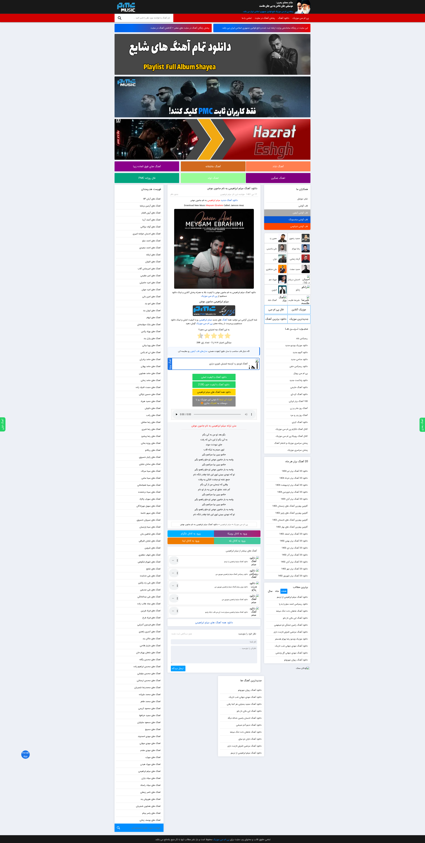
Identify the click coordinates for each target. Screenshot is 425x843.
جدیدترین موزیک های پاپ (298, 320)
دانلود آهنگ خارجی (299, 387)
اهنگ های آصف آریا (151, 220)
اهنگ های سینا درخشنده (149, 492)
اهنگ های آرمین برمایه (150, 206)
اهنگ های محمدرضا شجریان (147, 687)
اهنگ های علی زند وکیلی (149, 583)
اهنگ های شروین (153, 548)
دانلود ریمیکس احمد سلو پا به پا (293, 604)
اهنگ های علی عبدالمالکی (149, 597)
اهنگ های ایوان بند (152, 310)
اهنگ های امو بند (153, 303)
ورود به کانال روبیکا (237, 534)
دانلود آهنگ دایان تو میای (249, 739)
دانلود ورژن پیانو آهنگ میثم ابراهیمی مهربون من (231, 587)
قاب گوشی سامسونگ (298, 219)
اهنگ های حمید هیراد (151, 401)
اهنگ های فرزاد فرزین (151, 610)
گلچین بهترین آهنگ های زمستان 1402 (290, 506)
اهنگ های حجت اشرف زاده (148, 387)
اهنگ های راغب (153, 415)
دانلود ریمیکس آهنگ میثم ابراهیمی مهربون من (231, 574)
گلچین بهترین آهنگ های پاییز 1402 (291, 513)
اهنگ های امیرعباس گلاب (149, 268)
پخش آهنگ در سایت (265, 18)
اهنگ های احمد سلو (151, 240)
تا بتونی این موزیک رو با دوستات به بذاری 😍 (214, 401)
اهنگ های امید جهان (151, 289)
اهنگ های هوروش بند (150, 799)
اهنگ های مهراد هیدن (150, 764)
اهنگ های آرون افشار (151, 213)
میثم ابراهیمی (213, 200)
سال (270, 591)
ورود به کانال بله (237, 541)
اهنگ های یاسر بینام (151, 813)
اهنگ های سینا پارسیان (150, 527)
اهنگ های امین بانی (151, 296)
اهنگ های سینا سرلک (151, 471)
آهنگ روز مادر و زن (299, 408)
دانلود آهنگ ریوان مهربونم (296, 660)
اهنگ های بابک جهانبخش (149, 324)
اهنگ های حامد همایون (150, 373)
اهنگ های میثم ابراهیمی (149, 771)
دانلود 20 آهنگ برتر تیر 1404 (295, 471)
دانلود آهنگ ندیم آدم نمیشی (248, 725)
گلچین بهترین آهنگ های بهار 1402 (292, 527)
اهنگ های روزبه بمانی (151, 443)
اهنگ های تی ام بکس (150, 352)
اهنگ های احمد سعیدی (150, 247)
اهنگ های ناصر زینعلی (150, 792)
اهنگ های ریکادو (153, 450)
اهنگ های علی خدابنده (150, 576)
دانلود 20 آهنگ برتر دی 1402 (295, 548)
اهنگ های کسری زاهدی (150, 631)
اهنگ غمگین (278, 178)
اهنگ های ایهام (154, 317)
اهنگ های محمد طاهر (150, 701)
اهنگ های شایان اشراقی (150, 541)
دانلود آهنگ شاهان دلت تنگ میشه (292, 611)
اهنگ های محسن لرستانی (149, 680)
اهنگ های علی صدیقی (150, 590)
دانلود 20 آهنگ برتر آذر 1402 (295, 555)
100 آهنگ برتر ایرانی (298, 401)
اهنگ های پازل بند (152, 338)
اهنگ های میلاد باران (151, 778)
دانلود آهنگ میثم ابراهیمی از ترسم (236, 561)
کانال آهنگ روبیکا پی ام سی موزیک (292, 436)
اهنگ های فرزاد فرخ (151, 617)
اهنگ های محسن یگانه (150, 659)
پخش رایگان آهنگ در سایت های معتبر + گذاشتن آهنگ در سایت (180, 28)
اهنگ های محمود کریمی (149, 708)
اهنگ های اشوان (153, 261)
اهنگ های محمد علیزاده (150, 694)
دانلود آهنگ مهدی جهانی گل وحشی (292, 653)
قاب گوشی (303, 206)
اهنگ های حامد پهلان (151, 366)
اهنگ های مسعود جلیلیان (149, 722)
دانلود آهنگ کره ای (299, 394)
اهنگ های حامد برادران (150, 359)
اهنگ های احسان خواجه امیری (147, 234)
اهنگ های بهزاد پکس (151, 331)
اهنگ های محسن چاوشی (149, 673)
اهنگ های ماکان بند (152, 638)
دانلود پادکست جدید (299, 380)
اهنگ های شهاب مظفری (150, 555)
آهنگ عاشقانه (213, 166)
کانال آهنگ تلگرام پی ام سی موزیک (292, 429)
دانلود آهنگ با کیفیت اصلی (214, 377)
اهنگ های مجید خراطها (150, 715)
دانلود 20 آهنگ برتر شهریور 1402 (293, 576)
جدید (223, 200)
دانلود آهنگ (283, 18)
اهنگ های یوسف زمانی (150, 820)
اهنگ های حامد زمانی (151, 380)
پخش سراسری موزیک (298, 450)
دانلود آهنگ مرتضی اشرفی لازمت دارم (291, 632)
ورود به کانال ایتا (190, 541)
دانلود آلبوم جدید (300, 352)
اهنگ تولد (213, 178)
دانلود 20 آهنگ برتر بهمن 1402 (294, 541)
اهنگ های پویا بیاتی (151, 345)
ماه (277, 591)
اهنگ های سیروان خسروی (149, 520)
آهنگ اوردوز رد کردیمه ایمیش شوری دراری (228, 363)
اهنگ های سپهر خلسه (151, 513)
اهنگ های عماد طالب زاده (149, 603)
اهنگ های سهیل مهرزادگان (148, 506)
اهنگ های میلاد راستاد (150, 785)
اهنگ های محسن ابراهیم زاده (147, 666)
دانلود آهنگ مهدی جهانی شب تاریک (291, 646)
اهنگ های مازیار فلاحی (150, 645)
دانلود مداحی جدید (299, 359)
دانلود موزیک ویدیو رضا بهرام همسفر (291, 639)
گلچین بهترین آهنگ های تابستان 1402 (290, 520)
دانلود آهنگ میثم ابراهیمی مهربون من (235, 599)
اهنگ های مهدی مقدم (150, 750)
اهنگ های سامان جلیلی (150, 464)
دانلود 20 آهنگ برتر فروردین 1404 (292, 492)
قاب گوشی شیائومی (299, 226)
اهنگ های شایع (153, 569)
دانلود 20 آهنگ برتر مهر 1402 (294, 569)
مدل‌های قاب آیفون (198, 351)
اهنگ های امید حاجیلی (150, 282)
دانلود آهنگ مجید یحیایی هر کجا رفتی (244, 704)
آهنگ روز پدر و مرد (299, 415)
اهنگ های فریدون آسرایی (149, 624)
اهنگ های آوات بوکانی (150, 227)
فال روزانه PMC (146, 178)
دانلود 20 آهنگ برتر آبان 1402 (294, 562)
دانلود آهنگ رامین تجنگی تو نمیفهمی (291, 625)
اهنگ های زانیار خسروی (150, 457)
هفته (284, 591)
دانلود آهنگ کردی (300, 422)
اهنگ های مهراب (153, 757)
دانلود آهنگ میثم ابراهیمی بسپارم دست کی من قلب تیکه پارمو (226, 612)
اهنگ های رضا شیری (151, 429)
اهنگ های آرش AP (152, 199)
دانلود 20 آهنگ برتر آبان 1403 (294, 499)
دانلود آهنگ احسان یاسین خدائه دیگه (244, 718)
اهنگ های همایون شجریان (148, 806)
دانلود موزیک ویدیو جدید (296, 345)
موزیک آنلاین (299, 309)
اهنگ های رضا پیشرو (151, 436)
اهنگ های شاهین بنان (150, 534)
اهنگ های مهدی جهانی (150, 743)
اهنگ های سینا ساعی (151, 478)
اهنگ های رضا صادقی (151, 422)
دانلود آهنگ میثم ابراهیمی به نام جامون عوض (232, 188)
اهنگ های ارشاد (153, 254)
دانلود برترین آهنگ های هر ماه (275, 320)
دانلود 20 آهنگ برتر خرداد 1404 (293, 478)
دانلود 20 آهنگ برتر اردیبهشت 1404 (291, 485)
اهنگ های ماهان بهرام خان (148, 652)
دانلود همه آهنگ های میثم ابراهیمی (214, 392)
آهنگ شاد (278, 166)
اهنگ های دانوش (153, 408)
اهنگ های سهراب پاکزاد (150, 499)
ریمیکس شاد (302, 338)
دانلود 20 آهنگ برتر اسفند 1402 (293, 534)
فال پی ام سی (276, 309)
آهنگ (224, 320)
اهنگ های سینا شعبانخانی (149, 485)
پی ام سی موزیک (125, 7)
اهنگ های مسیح (153, 729)
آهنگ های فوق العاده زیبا (147, 166)
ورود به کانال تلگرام (191, 534)
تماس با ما (247, 18)
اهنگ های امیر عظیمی (150, 275)
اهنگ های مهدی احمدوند (149, 736)
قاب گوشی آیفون (300, 213)
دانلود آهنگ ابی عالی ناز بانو (295, 618)
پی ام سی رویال (301, 373)
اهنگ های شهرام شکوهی (149, 562)
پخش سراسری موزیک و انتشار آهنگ (291, 443)
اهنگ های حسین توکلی (150, 394)
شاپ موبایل (302, 199)
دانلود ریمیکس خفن (299, 366)
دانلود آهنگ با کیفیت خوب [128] (213, 384)
